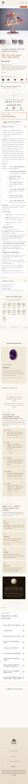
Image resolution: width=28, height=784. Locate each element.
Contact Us (14, 756)
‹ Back (2, 6)
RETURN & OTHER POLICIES (13, 761)
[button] (4, 46)
